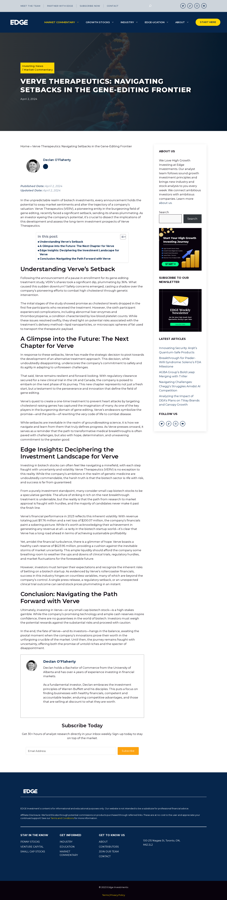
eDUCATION (67, 846)
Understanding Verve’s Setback (61, 241)
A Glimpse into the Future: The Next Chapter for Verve (77, 246)
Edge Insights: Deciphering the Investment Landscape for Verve (79, 252)
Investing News (32, 66)
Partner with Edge (60, 5)
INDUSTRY (66, 841)
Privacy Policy (117, 895)
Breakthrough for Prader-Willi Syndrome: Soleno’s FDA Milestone (180, 362)
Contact (112, 5)
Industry (127, 22)
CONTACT (105, 856)
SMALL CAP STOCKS (32, 851)
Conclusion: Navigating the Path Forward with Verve (75, 258)
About (180, 22)
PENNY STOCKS (30, 841)
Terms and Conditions (62, 818)
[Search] (150, 6)
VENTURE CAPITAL (32, 846)
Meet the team (30, 5)
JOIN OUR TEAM (109, 851)
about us (165, 203)
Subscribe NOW (90, 5)
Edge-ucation (155, 22)
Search (164, 212)
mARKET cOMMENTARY (69, 853)
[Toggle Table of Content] (121, 237)
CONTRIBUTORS (109, 846)
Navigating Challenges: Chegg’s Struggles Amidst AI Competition (179, 386)
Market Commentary (59, 22)
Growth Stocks (98, 22)
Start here (208, 22)
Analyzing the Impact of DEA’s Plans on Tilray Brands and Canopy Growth (179, 400)
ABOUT (103, 841)
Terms (105, 895)
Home (25, 146)
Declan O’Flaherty (57, 160)
